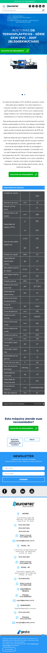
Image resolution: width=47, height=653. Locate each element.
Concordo (9, 649)
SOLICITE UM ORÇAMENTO (12, 51)
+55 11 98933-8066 (25, 585)
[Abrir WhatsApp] (41, 647)
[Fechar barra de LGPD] (43, 636)
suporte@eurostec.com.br (25, 600)
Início (32, 439)
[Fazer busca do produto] (43, 10)
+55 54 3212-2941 (23, 531)
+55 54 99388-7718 (25, 537)
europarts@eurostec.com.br (25, 622)
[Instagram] (14, 494)
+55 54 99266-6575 (25, 596)
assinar (23, 479)
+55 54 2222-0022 (24, 612)
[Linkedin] (23, 494)
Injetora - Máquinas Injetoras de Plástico (15, 442)
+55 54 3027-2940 (24, 528)
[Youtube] (32, 494)
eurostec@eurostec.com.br (25, 540)
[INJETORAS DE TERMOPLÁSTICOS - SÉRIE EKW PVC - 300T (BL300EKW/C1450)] (23, 64)
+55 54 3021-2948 (24, 525)
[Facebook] (5, 494)
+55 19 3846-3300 (24, 578)
